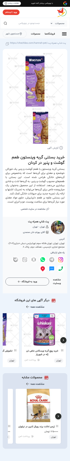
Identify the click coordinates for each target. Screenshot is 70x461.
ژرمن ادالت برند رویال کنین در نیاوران (36, 426)
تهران (53, 437)
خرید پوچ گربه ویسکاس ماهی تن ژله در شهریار (42, 352)
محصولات (35, 33)
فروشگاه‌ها (50, 33)
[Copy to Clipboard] (7, 44)
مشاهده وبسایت (57, 281)
